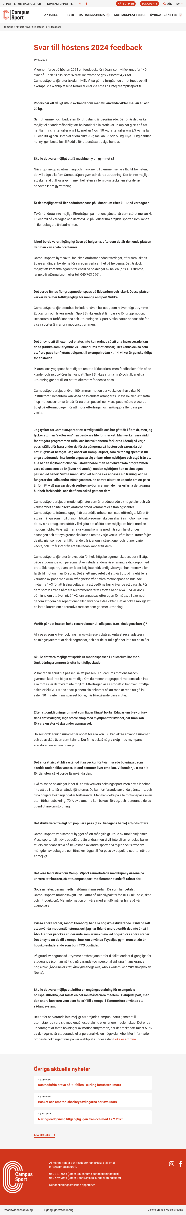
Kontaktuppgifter (60, 4)
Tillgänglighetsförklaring (58, 1210)
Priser (69, 15)
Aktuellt (51, 15)
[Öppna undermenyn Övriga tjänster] (180, 15)
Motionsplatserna (129, 15)
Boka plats (149, 3)
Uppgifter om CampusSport (23, 4)
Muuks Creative (174, 1209)
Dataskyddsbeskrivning (18, 1210)
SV (178, 4)
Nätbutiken (126, 3)
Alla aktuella (42, 1135)
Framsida (8, 26)
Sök (169, 4)
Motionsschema (91, 15)
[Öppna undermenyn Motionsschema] (108, 15)
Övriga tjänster (163, 15)
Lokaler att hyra (124, 1039)
